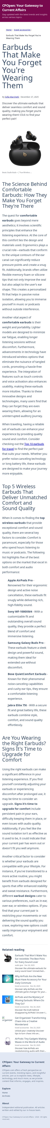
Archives (6, 1096)
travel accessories (22, 29)
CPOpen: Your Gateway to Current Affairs (22, 7)
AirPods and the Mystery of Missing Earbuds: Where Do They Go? (29, 1000)
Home (9, 29)
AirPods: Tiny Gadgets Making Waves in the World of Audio (31, 1040)
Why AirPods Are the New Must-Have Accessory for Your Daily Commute (31, 979)
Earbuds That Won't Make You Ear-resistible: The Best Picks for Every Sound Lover (31, 959)
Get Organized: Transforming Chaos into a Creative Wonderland (30, 1021)
